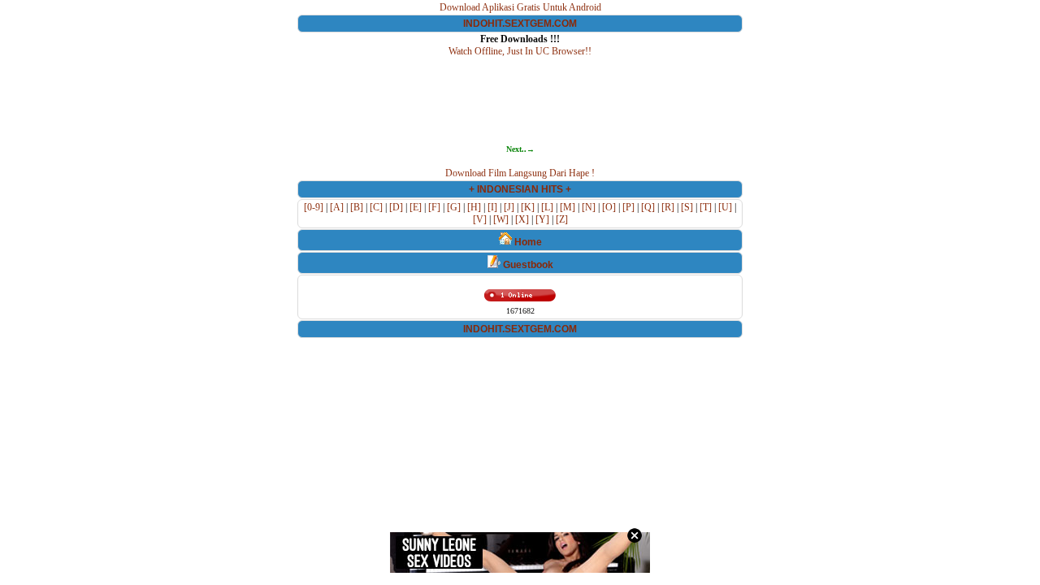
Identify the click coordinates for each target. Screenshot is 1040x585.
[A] (337, 207)
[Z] (562, 219)
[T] (706, 207)
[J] (509, 207)
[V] (480, 219)
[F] (434, 207)
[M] (567, 207)
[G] (454, 207)
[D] (396, 207)
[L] (547, 207)
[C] (376, 207)
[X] (522, 219)
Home (527, 242)
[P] (628, 207)
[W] (501, 219)
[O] (609, 207)
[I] (492, 207)
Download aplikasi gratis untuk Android (520, 7)
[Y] (542, 219)
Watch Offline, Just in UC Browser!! (520, 51)
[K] (528, 207)
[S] (687, 207)
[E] (416, 207)
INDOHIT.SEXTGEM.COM (520, 23)
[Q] (648, 207)
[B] (356, 207)
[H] (474, 207)
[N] (589, 207)
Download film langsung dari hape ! (520, 173)
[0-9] (313, 207)
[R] (667, 207)
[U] (725, 207)
